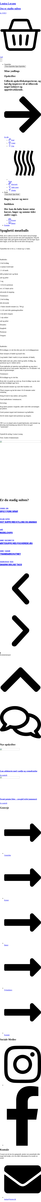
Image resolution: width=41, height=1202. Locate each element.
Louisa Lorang (8, 3)
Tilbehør (7, 551)
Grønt (2, 540)
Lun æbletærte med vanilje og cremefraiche (18, 771)
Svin (7, 508)
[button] (20, 589)
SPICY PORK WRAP (9, 511)
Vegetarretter (9, 540)
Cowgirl (2, 508)
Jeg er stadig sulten (10, 8)
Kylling (2, 519)
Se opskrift (3, 775)
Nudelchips (6, 532)
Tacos (11, 562)
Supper (7, 519)
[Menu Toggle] (1, 60)
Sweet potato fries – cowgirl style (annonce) (18, 799)
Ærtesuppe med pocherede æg (16, 543)
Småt (1, 530)
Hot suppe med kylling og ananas (18, 522)
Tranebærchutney (10, 554)
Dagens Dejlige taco (11, 564)
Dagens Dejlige (4, 562)
